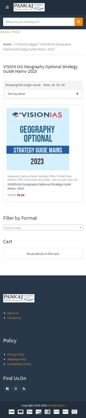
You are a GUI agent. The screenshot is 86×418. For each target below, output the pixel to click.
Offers (52, 176)
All (63, 85)
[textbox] (43, 228)
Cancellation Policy (19, 364)
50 (58, 85)
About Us (13, 313)
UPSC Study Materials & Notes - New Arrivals (42, 179)
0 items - (10, 32)
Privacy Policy (15, 354)
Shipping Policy (16, 359)
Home (7, 44)
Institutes (43, 176)
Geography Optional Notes (22, 176)
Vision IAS (72, 179)
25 (53, 85)
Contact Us (14, 318)
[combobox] (43, 228)
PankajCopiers (56, 405)
